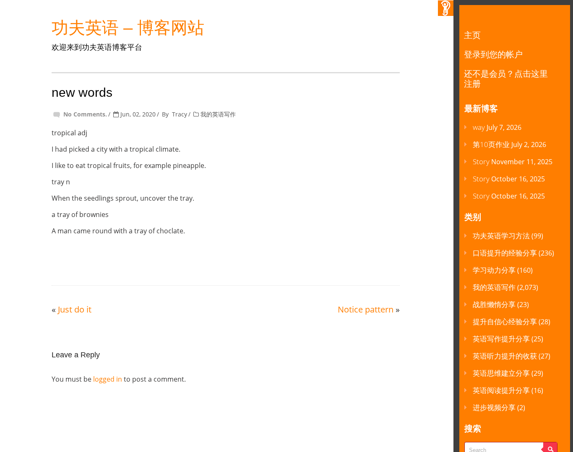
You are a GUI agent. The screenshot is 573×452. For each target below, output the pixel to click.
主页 (472, 35)
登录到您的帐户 (493, 54)
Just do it (74, 309)
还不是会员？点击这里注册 (506, 78)
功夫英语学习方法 (501, 235)
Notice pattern (365, 309)
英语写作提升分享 (501, 339)
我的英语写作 (218, 114)
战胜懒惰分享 (494, 304)
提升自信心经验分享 (505, 321)
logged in (107, 379)
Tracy (179, 114)
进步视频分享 (494, 407)
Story (481, 161)
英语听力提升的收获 (505, 356)
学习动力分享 (494, 270)
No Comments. (85, 114)
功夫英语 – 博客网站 (128, 27)
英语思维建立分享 (501, 373)
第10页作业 (491, 144)
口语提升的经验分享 (505, 253)
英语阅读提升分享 (501, 390)
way (479, 127)
